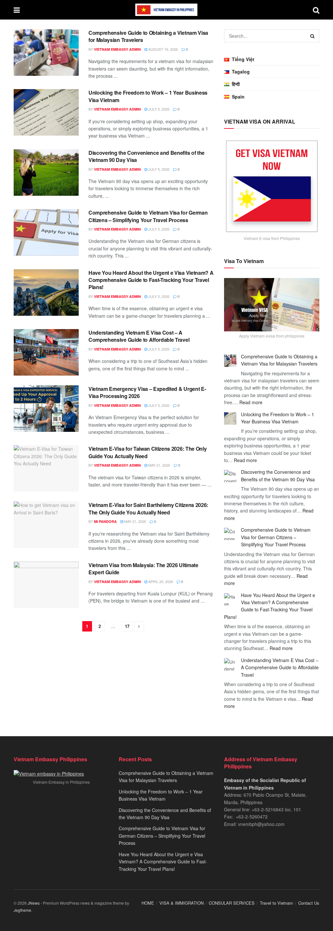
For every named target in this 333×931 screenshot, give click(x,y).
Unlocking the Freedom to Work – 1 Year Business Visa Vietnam (147, 96)
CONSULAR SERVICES (232, 903)
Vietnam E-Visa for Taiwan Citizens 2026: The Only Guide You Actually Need (147, 452)
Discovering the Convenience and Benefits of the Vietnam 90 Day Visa (146, 156)
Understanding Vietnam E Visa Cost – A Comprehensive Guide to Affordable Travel (138, 336)
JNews (34, 903)
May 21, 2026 (158, 465)
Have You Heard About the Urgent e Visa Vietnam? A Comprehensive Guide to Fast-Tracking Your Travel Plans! (150, 280)
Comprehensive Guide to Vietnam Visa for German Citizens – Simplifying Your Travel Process (147, 216)
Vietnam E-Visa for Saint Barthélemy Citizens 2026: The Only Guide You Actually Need (148, 508)
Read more (250, 402)
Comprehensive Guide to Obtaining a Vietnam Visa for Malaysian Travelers (148, 36)
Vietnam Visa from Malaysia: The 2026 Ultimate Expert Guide (143, 568)
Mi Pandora (105, 521)
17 (127, 626)
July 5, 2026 (158, 109)
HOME (147, 903)
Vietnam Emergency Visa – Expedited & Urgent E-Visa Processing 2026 (147, 392)
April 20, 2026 (160, 581)
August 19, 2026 (162, 49)
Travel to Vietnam (276, 903)
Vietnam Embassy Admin (117, 49)
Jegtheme (22, 910)
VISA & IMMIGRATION (181, 903)
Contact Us (308, 903)
